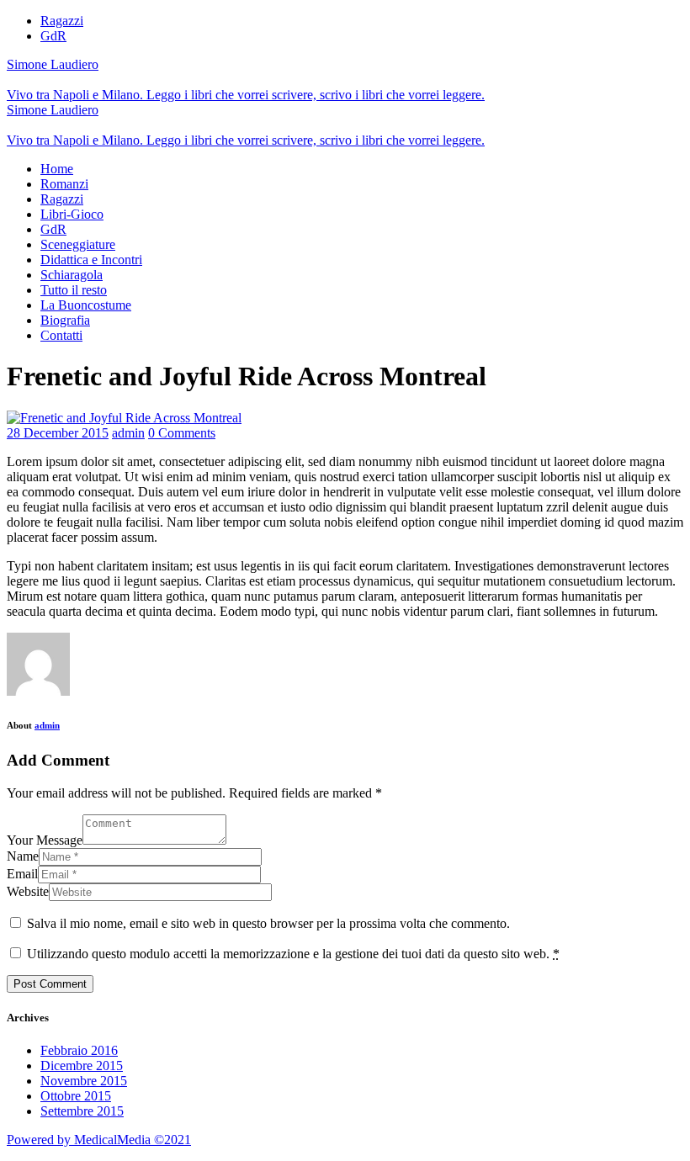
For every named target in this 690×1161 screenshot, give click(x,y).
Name (23, 856)
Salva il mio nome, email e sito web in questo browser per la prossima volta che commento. (268, 923)
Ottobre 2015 (75, 1096)
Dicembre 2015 (81, 1065)
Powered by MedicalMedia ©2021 (99, 1139)
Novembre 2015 (83, 1081)
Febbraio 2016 (79, 1050)
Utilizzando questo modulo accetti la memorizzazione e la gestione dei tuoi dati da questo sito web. (293, 953)
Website (28, 891)
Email (22, 874)
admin (128, 433)
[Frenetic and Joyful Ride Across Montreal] (124, 418)
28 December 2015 (58, 433)
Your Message (44, 840)
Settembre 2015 (82, 1111)
